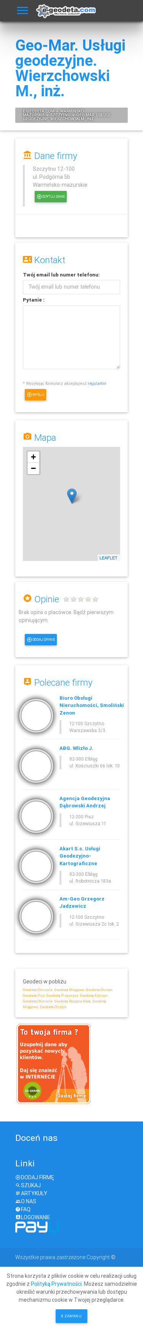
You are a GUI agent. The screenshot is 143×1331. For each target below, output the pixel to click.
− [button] (33, 468)
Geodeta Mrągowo (69, 990)
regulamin (97, 383)
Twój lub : (61, 275)
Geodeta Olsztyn (99, 990)
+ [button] (33, 457)
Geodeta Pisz (34, 995)
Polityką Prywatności (56, 1283)
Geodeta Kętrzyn (94, 995)
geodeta (35, 111)
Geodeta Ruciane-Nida (73, 1001)
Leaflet (108, 557)
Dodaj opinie (43, 639)
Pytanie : (34, 300)
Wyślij (38, 394)
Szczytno (60, 115)
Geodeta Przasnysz (62, 995)
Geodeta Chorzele (38, 990)
